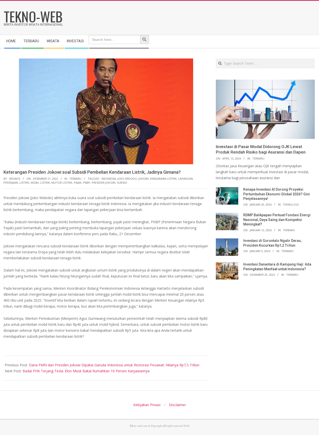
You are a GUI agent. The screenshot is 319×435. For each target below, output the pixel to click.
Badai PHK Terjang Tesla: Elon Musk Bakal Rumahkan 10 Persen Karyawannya (86, 371)
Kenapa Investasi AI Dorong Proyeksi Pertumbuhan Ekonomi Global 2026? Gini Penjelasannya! (276, 194)
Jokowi (143, 178)
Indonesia (108, 178)
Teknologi (291, 204)
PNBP (86, 182)
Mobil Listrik (40, 182)
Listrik (24, 182)
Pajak (77, 182)
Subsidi (122, 182)
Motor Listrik (61, 182)
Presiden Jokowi (103, 182)
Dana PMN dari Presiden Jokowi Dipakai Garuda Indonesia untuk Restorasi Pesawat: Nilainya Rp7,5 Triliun (114, 365)
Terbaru (75, 178)
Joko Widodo (127, 178)
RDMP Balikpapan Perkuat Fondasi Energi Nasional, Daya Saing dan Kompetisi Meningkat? (277, 219)
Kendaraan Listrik (163, 178)
